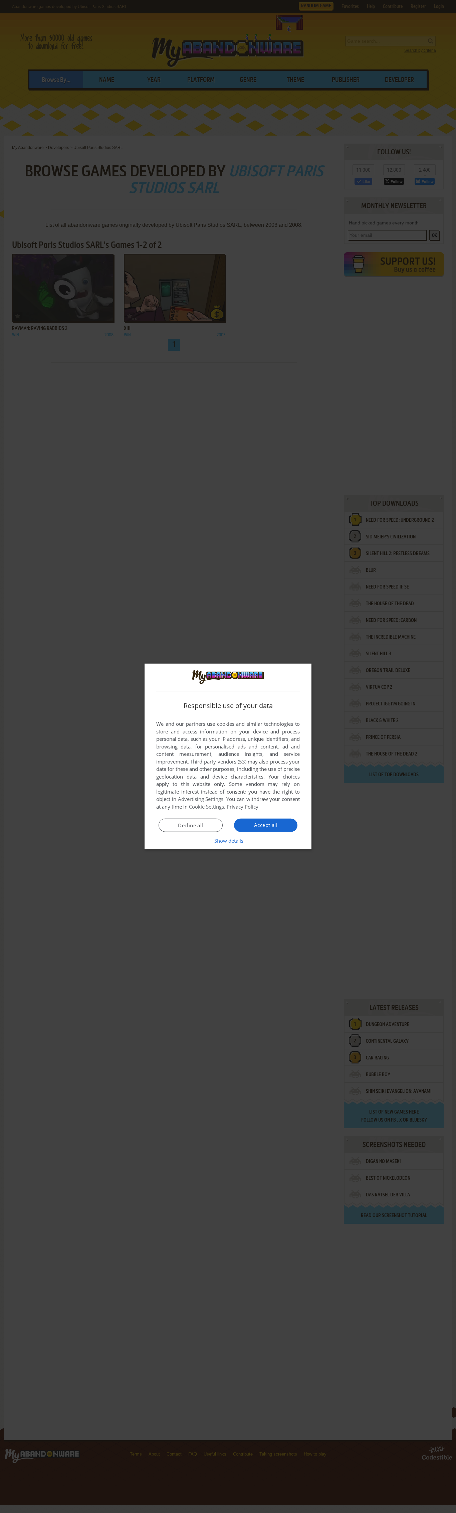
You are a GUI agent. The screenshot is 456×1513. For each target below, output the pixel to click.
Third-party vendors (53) (218, 761)
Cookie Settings (206, 806)
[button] (228, 840)
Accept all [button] (265, 825)
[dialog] (228, 756)
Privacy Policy (242, 806)
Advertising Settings (201, 799)
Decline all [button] (190, 825)
